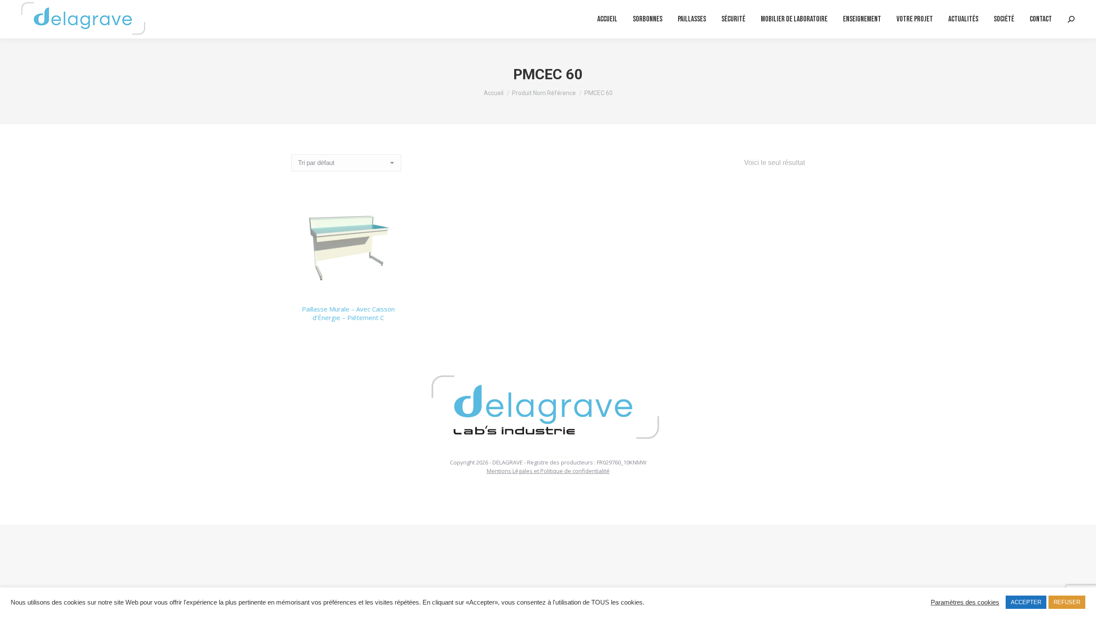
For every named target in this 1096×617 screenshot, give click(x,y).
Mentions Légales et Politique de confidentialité (548, 471)
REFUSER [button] (1067, 602)
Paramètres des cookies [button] (965, 602)
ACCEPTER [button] (1026, 602)
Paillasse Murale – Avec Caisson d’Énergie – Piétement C (348, 313)
